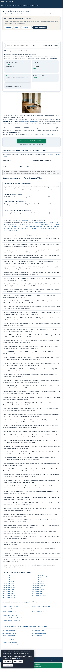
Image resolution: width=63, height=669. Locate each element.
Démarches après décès (28, 5)
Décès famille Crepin (38, 589)
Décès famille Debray (8, 593)
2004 (8, 226)
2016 (21, 224)
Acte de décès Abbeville (9, 633)
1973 (3, 231)
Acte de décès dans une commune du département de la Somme (24, 626)
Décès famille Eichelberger (39, 582)
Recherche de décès (6, 5)
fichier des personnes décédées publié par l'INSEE (23, 171)
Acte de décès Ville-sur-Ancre (11, 620)
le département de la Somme (29, 121)
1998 (30, 226)
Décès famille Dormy (38, 584)
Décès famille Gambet (8, 582)
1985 (18, 228)
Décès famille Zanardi (8, 595)
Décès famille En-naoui (9, 580)
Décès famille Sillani (8, 585)
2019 (11, 224)
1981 (32, 228)
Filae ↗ (17, 27)
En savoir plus (20, 658)
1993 (47, 226)
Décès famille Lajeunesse (39, 580)
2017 (18, 224)
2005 (4, 226)
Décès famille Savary (8, 576)
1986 (14, 228)
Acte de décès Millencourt (10, 615)
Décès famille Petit (37, 578)
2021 (3, 224)
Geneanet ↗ (8, 27)
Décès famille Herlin (37, 591)
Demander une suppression (52, 173)
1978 (42, 228)
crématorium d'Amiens (48, 134)
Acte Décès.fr (9, 1)
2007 (54, 224)
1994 (44, 226)
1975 (52, 228)
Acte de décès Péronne (9, 635)
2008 (50, 224)
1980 (35, 228)
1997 (33, 226)
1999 (26, 226)
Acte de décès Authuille (38, 611)
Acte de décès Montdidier (39, 633)
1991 (54, 226)
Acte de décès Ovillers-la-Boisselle (12, 618)
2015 (25, 224)
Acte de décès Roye (37, 635)
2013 (32, 224)
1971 (10, 231)
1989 (3, 228)
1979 (38, 228)
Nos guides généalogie (40, 27)
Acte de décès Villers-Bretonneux (12, 645)
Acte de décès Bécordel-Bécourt (41, 606)
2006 (57, 224)
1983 (25, 228)
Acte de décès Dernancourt (10, 606)
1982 (28, 228)
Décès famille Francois (9, 578)
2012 (35, 224)
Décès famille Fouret (8, 587)
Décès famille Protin (8, 591)
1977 (45, 228)
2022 (56, 222)
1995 (40, 226)
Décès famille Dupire (8, 584)
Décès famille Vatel (8, 589)
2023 (52, 222)
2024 (49, 222)
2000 (23, 226)
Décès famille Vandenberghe (40, 576)
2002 (15, 226)
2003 (12, 226)
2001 (19, 226)
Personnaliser (18, 661)
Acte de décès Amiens (8, 630)
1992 (51, 226)
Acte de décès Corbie (38, 630)
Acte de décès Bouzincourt (39, 609)
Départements (17, 5)
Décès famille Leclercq (38, 585)
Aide (38, 5)
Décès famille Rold (37, 587)
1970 (15, 231)
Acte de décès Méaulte (9, 611)
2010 (42, 224)
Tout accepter (8, 665)
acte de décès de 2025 (40, 222)
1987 (11, 228)
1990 (58, 226)
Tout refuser (7, 661)
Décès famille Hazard (8, 597)
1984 (21, 228)
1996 (37, 226)
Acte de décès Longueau (9, 642)
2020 (7, 224)
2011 (39, 224)
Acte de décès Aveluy (8, 609)
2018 (14, 224)
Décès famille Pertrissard (39, 595)
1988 (7, 228)
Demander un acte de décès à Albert (31, 141)
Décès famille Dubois (38, 593)
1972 (7, 231)
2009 (46, 224)
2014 (28, 224)
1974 (56, 228)
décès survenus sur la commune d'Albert (22, 220)
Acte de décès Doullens (9, 640)
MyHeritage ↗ (26, 27)
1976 (49, 228)
